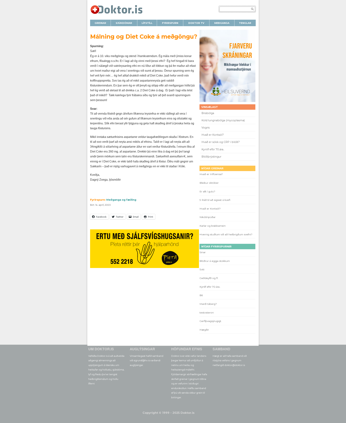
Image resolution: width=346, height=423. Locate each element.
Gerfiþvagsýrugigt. (210, 321)
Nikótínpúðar (207, 217)
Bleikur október (209, 182)
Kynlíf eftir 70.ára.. (212, 149)
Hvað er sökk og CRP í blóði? (220, 142)
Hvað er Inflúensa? (211, 174)
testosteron (206, 312)
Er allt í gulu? (207, 191)
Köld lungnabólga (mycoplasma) (223, 120)
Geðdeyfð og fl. (208, 278)
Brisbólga (207, 113)
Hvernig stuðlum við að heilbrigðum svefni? (225, 234)
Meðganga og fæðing (121, 199)
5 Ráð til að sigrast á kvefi (215, 200)
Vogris (205, 127)
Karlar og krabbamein (212, 225)
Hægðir (204, 329)
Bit (201, 295)
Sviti (201, 269)
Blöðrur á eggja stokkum (214, 261)
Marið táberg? (208, 303)
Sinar (202, 252)
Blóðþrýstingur (211, 156)
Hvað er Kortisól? (213, 134)
